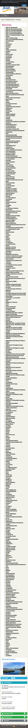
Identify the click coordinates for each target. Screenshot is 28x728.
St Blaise (8, 60)
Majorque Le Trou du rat (11, 302)
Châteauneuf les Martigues (12, 592)
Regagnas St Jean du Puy (12, 254)
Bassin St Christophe (11, 82)
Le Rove (8, 346)
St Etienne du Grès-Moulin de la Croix (15, 270)
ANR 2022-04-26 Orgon (12, 373)
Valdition (8, 214)
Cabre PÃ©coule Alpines (12, 403)
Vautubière (8, 63)
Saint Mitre (8, 78)
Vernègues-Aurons (10, 267)
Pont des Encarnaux (11, 79)
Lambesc (8, 51)
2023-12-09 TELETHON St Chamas (14, 39)
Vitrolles (8, 351)
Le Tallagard (9, 309)
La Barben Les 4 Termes (12, 191)
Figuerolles (8, 542)
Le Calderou (9, 506)
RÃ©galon (8, 449)
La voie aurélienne (10, 158)
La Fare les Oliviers (10, 115)
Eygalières (8, 123)
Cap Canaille (9, 88)
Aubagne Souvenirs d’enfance (13, 106)
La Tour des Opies (10, 448)
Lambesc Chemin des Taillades (13, 627)
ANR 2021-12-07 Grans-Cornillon (14, 327)
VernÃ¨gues (9, 474)
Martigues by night (10, 154)
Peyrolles (8, 235)
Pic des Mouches (10, 66)
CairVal (7, 428)
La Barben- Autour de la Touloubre (14, 255)
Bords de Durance (10, 176)
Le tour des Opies (10, 166)
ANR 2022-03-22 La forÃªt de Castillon (15, 354)
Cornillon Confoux (10, 600)
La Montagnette (10, 72)
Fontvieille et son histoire (12, 630)
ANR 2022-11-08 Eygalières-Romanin (15, 400)
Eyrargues (8, 105)
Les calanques (9, 242)
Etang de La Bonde (10, 422)
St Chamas (18, 19)
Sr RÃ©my (8, 533)
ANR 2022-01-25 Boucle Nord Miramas (15, 333)
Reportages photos (10, 19)
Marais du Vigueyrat (11, 70)
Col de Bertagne (10, 40)
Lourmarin (8, 299)
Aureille (8, 206)
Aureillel (8, 486)
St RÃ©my (8, 551)
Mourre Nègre (9, 99)
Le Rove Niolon (9, 388)
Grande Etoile (9, 120)
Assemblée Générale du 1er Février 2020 (16, 293)
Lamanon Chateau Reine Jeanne (14, 157)
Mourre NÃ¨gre (9, 424)
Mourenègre (9, 43)
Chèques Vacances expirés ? (8, 708)
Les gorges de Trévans (11, 103)
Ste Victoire (9, 169)
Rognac (8, 52)
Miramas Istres (9, 67)
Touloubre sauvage (10, 594)
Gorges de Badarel (10, 161)
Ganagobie (8, 205)
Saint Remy (8, 470)
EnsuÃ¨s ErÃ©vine (10, 482)
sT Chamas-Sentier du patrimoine (14, 609)
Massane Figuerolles (11, 223)
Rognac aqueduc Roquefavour (13, 317)
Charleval (8, 241)
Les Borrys (8, 187)
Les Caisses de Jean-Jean (12, 84)
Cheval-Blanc (9, 296)
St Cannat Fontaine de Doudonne (14, 138)
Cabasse (8, 583)
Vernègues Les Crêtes (11, 190)
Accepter (24, 5)
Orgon (7, 48)
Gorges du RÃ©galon (11, 513)
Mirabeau (8, 58)
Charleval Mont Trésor (11, 124)
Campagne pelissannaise (12, 539)
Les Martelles (9, 588)
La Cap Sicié (9, 55)
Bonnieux (8, 46)
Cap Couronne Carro (11, 127)
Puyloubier (8, 404)
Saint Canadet (9, 631)
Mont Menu (8, 452)
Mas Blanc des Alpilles (11, 188)
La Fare (7, 282)
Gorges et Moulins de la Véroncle (14, 149)
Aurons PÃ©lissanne (11, 489)
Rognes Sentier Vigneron (12, 142)
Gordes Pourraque (10, 178)
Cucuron (8, 492)
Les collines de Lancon (11, 467)
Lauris (7, 303)
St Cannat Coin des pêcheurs (13, 141)
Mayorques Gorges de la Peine (13, 211)
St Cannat (8, 287)
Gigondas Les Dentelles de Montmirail (15, 130)
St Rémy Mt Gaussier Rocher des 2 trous (16, 224)
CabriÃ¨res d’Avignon (11, 509)
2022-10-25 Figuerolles (11, 27)
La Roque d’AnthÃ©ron (11, 377)
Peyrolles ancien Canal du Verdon (14, 601)
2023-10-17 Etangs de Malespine (14, 30)
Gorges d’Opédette (10, 69)
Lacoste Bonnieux (10, 185)
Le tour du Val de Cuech (11, 500)
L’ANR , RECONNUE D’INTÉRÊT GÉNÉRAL (11, 693)
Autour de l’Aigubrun (11, 167)
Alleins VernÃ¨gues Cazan (12, 357)
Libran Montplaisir (10, 576)
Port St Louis (9, 111)
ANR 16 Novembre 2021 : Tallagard (14, 312)
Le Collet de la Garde (11, 536)
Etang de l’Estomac (10, 616)
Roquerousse (9, 108)
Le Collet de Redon (10, 495)
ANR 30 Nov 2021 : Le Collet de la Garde (15, 323)
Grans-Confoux (9, 258)
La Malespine (9, 457)
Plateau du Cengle (10, 182)
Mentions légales (4, 725)
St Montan (8, 109)
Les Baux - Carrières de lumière (13, 285)
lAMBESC (8, 338)
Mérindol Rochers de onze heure (14, 624)
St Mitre (8, 461)
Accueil (2, 19)
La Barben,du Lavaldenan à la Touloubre (15, 121)
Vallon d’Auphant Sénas (11, 607)
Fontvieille (8, 160)
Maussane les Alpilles (11, 281)
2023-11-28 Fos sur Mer (11, 37)
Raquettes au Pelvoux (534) (13, 64)
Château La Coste (10, 577)
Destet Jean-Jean (10, 434)
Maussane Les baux (11, 560)
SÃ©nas (8, 430)
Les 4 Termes (9, 464)
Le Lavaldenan (9, 412)
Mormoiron (8, 639)
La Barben (8, 415)
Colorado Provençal (10, 145)
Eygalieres (8, 561)
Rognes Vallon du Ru (11, 619)
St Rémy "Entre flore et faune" (13, 97)
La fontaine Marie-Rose (11, 218)
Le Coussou (9, 649)
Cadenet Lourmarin (10, 549)
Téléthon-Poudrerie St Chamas (13, 284)
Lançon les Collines (10, 220)
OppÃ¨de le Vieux (10, 497)
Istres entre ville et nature (12, 93)
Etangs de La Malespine (11, 652)
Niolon (7, 181)
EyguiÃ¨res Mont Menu (11, 314)
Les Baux (8, 463)
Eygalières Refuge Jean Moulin (13, 621)
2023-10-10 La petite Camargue (14, 29)
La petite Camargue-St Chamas (13, 288)
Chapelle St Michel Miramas (12, 85)
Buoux (7, 96)
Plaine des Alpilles (10, 392)
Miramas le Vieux (10, 221)
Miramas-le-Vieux (10, 528)
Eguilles (8, 112)
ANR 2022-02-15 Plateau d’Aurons (14, 336)
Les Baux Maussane (11, 126)
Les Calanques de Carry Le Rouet (14, 264)
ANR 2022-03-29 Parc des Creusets (15, 355)
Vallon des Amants (10, 418)
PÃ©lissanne (9, 521)
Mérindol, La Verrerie (11, 247)
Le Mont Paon (9, 147)
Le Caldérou (9, 655)
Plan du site (11, 725)
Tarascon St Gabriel (10, 152)
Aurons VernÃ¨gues (11, 306)
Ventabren (8, 634)
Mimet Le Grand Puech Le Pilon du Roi (15, 94)
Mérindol (8, 139)
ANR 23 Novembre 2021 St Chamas (14, 315)
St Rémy (8, 238)
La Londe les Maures (11, 197)
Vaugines (8, 175)
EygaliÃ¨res (9, 479)
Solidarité (4, 698)
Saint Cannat (9, 194)
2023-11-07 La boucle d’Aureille (13, 32)
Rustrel (7, 245)
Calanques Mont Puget (11, 135)
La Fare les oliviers (10, 610)
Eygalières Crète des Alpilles (13, 215)
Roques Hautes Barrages (12, 563)
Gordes (7, 203)
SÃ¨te (7, 558)
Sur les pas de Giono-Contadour (13, 257)
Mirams (8, 512)
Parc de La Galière (10, 595)
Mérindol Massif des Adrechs (13, 625)
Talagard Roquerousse (11, 525)
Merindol (8, 320)
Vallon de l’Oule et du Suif (12, 276)
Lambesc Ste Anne (10, 173)
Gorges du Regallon (10, 308)
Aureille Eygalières (10, 651)
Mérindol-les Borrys (11, 248)
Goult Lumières (9, 164)
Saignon (8, 102)
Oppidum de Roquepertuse (12, 633)
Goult (7, 133)
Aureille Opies (9, 591)
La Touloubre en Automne (12, 208)
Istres (7, 471)
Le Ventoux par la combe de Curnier (14, 227)
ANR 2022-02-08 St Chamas (13, 335)
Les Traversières (10, 61)
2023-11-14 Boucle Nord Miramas (14, 33)
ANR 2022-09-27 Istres (11, 383)
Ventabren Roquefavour (12, 155)
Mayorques (8, 253)
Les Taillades (9, 382)
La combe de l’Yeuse (11, 172)
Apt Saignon (9, 57)
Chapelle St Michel (10, 416)
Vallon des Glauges (10, 454)
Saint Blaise (9, 586)
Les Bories (8, 184)
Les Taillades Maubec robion (13, 229)
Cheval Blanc (9, 199)
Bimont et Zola (9, 54)
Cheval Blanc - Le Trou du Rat (13, 297)
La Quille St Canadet (11, 546)
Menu (5, 15)
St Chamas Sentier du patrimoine (14, 516)
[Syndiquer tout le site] (14, 726)
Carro (7, 305)
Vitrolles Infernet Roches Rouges (14, 136)
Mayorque (8, 555)
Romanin (8, 196)
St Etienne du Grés (10, 573)
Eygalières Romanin (11, 217)
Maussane (8, 290)
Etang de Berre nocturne (12, 81)
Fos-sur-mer (9, 519)
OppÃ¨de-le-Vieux (10, 548)
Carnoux (8, 163)
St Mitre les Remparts (11, 49)
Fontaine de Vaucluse (11, 202)
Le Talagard (8, 480)
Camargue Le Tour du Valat (12, 129)
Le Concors (8, 263)
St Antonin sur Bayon (11, 589)
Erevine (8, 439)
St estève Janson (10, 170)
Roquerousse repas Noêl (12, 603)
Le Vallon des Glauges (11, 637)
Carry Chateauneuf (10, 151)
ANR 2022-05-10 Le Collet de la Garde (15, 374)
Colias (7, 100)
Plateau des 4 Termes (11, 410)
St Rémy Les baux (10, 148)
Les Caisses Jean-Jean (11, 212)
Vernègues (8, 606)
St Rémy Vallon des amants (12, 272)
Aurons (7, 144)
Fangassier (8, 427)
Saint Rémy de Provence (12, 87)
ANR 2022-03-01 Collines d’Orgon (14, 345)
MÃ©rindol (8, 483)
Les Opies (8, 45)
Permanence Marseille (7, 703)
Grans (7, 473)
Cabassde (8, 409)
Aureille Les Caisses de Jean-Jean (14, 179)
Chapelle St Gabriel (10, 469)
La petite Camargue (10, 244)
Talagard (8, 118)
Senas (7, 569)
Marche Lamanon (10, 232)
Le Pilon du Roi (9, 266)
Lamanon (8, 117)
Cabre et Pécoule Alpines (12, 648)
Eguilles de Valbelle (10, 114)
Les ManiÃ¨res (9, 534)
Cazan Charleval (10, 579)
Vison (7, 42)
